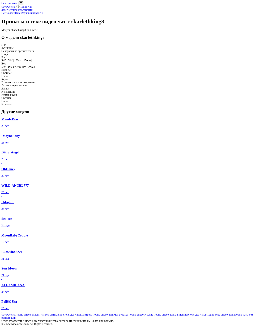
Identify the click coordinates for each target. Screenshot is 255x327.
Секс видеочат (10, 3)
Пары (18, 12)
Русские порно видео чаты (159, 314)
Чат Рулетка (8, 314)
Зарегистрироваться (13, 9)
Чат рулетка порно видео (129, 314)
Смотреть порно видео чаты (97, 314)
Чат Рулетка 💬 (10, 6)
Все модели (8, 12)
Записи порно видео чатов (191, 314)
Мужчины (28, 12)
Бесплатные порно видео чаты (63, 314)
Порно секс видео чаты (220, 314)
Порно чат (26, 6)
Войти (29, 9)
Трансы (38, 12)
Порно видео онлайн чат (30, 314)
